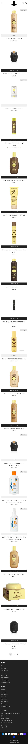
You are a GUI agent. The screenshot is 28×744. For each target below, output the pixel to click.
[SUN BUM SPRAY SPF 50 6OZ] (14, 411)
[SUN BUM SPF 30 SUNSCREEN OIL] (14, 341)
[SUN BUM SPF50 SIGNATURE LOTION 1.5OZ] (14, 446)
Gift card (3, 668)
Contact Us (4, 675)
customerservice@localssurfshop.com (11, 713)
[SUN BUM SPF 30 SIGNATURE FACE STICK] (14, 626)
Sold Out (14, 35)
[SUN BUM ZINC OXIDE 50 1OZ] (14, 592)
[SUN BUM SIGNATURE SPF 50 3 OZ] (14, 56)
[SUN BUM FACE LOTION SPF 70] (14, 198)
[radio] (7, 147)
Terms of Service (5, 682)
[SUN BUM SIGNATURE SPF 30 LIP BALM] (14, 304)
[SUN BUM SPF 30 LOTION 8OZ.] (14, 163)
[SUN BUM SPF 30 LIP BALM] (14, 126)
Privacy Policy (5, 680)
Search (3, 665)
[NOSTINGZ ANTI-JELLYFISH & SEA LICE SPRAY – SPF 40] (14, 520)
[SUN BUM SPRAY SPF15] (14, 270)
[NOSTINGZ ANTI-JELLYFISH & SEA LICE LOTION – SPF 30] (14, 483)
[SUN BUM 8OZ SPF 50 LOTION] (14, 557)
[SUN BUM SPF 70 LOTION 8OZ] (14, 376)
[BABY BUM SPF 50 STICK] (14, 91)
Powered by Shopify (14, 740)
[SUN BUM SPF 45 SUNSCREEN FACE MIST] (14, 232)
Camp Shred (4, 670)
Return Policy (4, 677)
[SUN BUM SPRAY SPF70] (14, 21)
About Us (3, 673)
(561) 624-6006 (5, 716)
